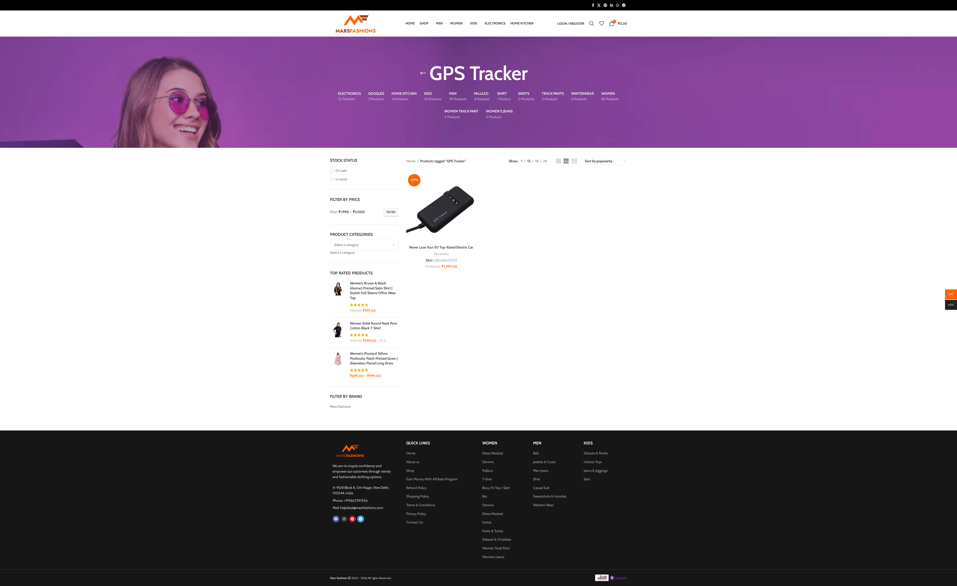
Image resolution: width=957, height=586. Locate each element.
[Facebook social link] (593, 5)
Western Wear (543, 505)
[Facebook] (335, 518)
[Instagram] (344, 518)
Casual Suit (541, 488)
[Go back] (423, 73)
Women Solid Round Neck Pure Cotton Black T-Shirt (373, 326)
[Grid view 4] (574, 161)
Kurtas (486, 522)
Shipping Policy (417, 496)
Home (411, 161)
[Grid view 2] (558, 161)
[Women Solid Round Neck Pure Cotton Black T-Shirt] (338, 332)
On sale (341, 170)
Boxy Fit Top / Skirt (496, 488)
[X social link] (599, 5)
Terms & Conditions (420, 505)
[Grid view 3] (566, 161)
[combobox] (342, 252)
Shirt (536, 479)
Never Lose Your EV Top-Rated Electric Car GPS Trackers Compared (441, 249)
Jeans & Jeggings (596, 470)
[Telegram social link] (624, 5)
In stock (341, 179)
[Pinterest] (352, 518)
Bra (484, 496)
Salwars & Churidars (496, 539)
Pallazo (487, 470)
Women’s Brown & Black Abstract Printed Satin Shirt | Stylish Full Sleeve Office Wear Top (373, 290)
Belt (536, 453)
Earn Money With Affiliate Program (432, 479)
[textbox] (342, 252)
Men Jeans (540, 470)
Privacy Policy (416, 513)
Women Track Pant (496, 548)
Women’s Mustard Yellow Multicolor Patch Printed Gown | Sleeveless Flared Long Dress (374, 358)
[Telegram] (360, 518)
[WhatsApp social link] (618, 5)
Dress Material (492, 453)
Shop (410, 470)
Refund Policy (416, 488)
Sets (587, 479)
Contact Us (414, 522)
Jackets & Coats (544, 462)
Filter (391, 212)
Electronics (441, 254)
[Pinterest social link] (605, 5)
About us (412, 462)
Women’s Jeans (493, 557)
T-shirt (487, 479)
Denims (488, 462)
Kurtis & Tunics (492, 531)
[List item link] (363, 500)
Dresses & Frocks (596, 453)
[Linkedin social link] (612, 5)
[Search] (592, 23)
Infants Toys (593, 462)
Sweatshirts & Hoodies (549, 496)
